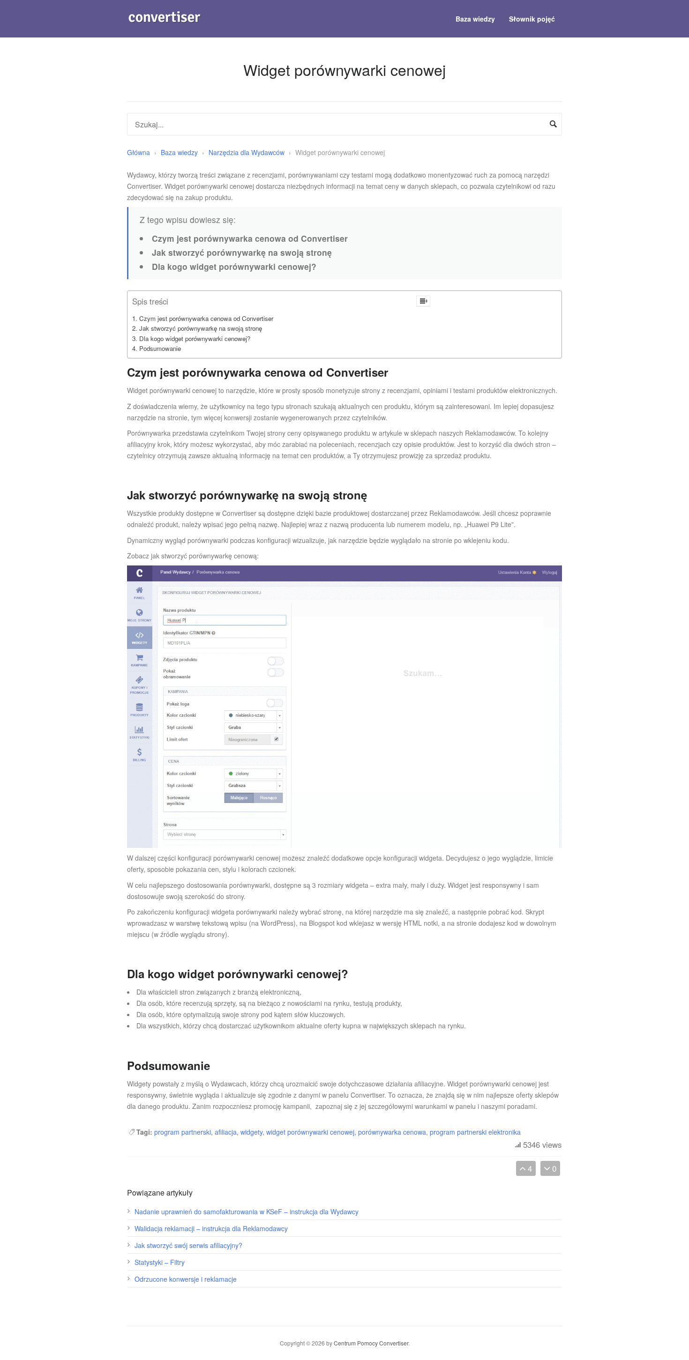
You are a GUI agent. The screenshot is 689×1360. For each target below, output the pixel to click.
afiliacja (226, 1132)
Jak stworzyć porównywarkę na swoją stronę (200, 328)
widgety (251, 1132)
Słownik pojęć (532, 18)
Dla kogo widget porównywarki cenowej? (194, 338)
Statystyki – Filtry (160, 1262)
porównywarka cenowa (392, 1132)
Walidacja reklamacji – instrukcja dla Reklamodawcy (211, 1228)
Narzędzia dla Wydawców (247, 152)
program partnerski (182, 1132)
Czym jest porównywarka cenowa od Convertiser (206, 318)
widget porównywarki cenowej (310, 1132)
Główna (138, 152)
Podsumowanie (160, 348)
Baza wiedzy (475, 18)
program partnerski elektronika (475, 1132)
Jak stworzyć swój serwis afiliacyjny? (188, 1245)
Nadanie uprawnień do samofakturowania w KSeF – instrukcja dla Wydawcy (247, 1211)
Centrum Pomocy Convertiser (371, 1343)
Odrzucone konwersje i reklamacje (186, 1279)
